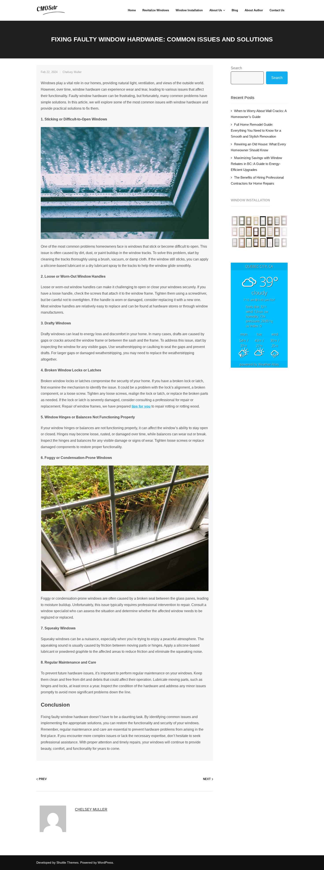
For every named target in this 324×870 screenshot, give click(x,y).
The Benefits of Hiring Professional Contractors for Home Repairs (257, 180)
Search (236, 68)
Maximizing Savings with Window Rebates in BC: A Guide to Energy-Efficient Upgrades (256, 164)
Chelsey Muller (72, 72)
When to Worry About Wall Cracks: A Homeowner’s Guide (259, 114)
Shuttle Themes (67, 862)
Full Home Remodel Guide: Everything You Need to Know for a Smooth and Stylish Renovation (256, 130)
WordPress (105, 862)
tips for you (141, 406)
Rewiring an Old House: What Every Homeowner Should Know (258, 147)
